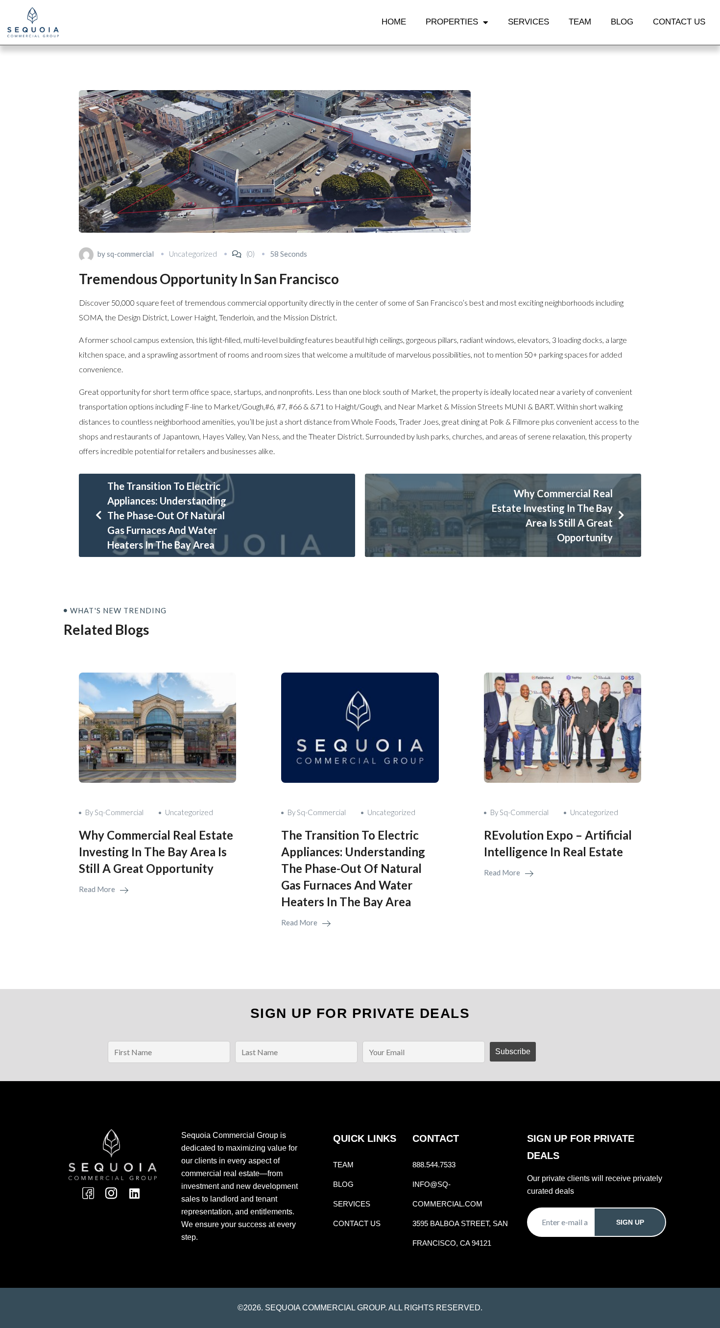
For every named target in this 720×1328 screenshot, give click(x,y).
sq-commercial (130, 253)
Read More (98, 889)
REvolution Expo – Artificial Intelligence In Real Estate (558, 843)
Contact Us (679, 21)
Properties (452, 21)
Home (394, 21)
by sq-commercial (114, 812)
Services (528, 21)
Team (580, 21)
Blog (622, 21)
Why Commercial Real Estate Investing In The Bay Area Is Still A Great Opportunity (156, 851)
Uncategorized (193, 253)
